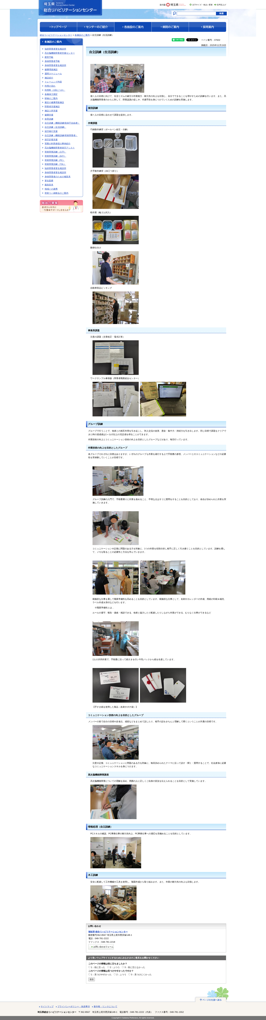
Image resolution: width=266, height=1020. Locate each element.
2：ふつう (115, 967)
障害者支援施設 (52, 106)
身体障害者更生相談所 (55, 65)
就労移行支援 (51, 131)
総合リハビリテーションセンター (56, 35)
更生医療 (49, 180)
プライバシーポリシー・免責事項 (73, 1006)
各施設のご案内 (82, 35)
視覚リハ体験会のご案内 (56, 193)
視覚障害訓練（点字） (55, 152)
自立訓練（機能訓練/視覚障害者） (61, 135)
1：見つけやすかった (101, 974)
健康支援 (49, 115)
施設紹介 (49, 78)
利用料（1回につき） (55, 90)
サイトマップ (47, 1006)
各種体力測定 (51, 94)
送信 (92, 979)
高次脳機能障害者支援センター (60, 53)
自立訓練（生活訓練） (55, 127)
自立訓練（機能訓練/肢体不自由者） (62, 123)
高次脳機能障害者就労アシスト (60, 147)
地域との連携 (51, 189)
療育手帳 (49, 57)
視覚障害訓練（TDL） (55, 164)
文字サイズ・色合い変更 (202, 5)
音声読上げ (221, 5)
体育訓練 (49, 119)
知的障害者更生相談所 (55, 49)
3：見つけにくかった (141, 974)
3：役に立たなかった (135, 967)
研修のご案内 (51, 98)
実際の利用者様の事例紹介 (58, 143)
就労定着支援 (51, 139)
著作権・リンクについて (105, 1006)
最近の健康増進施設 (54, 102)
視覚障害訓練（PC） (55, 160)
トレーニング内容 (53, 82)
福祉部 (91, 931)
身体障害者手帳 (52, 61)
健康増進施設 (51, 69)
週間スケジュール (53, 73)
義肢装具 (49, 185)
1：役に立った (98, 967)
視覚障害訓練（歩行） (55, 156)
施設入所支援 (51, 110)
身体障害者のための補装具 (58, 176)
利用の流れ (50, 86)
